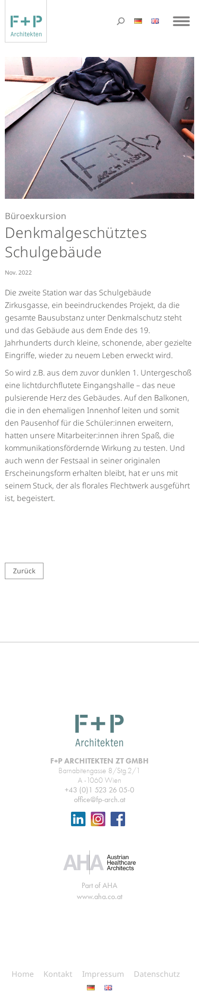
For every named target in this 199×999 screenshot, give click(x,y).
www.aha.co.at (99, 896)
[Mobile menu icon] (181, 21)
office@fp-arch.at (99, 799)
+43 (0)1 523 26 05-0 (99, 789)
